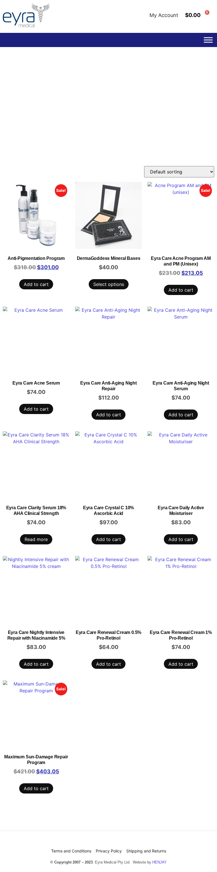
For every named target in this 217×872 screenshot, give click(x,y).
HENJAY (159, 862)
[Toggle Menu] (208, 40)
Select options (108, 284)
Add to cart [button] (36, 284)
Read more (36, 539)
